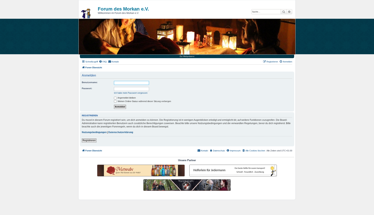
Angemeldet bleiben (126, 98)
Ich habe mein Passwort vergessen (130, 93)
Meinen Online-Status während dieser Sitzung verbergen (144, 101)
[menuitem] (103, 61)
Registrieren (89, 140)
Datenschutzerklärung (120, 132)
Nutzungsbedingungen (94, 132)
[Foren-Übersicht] (86, 13)
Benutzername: (90, 82)
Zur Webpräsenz (187, 56)
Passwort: (87, 88)
